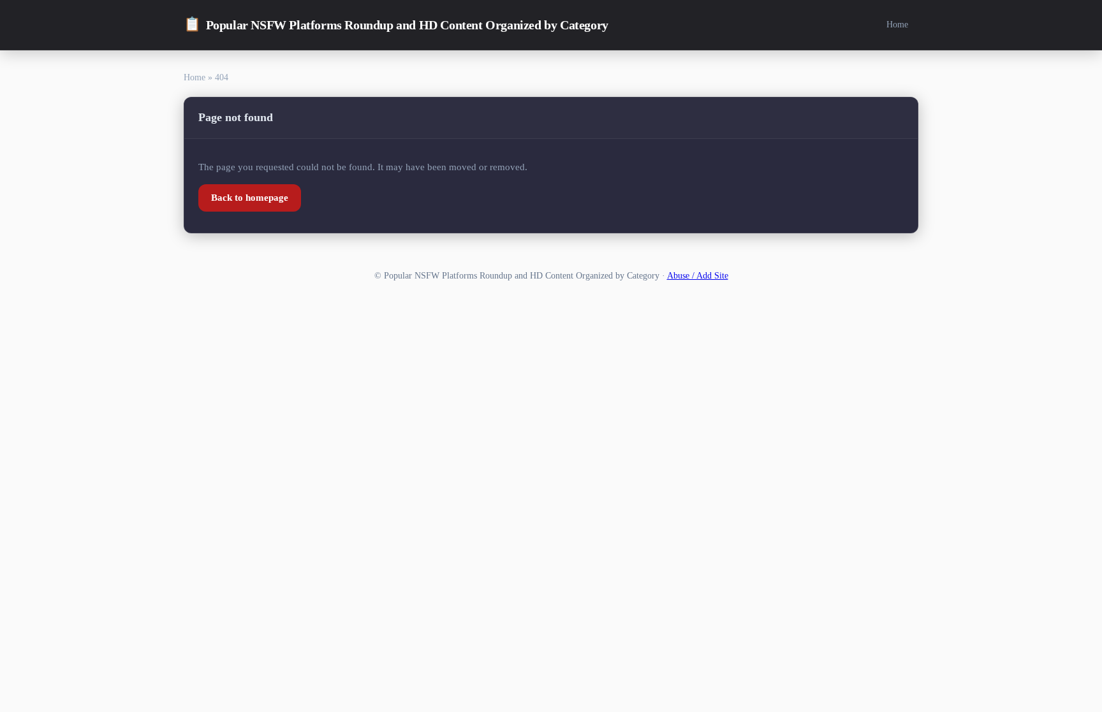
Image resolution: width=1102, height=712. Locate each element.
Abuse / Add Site (697, 275)
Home (897, 24)
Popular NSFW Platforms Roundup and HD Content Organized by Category (396, 24)
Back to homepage (249, 198)
